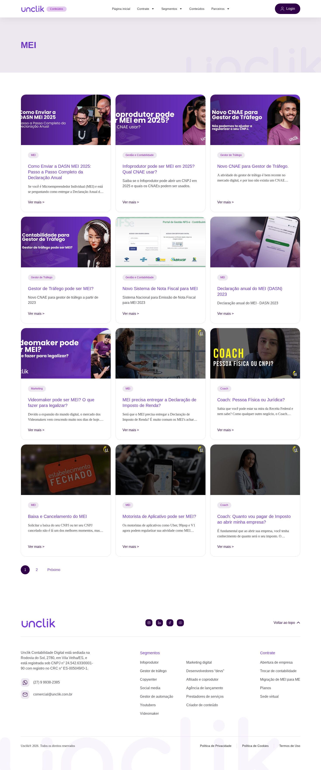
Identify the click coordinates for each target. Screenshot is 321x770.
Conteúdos (196, 8)
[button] (33, 155)
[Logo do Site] (33, 8)
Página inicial (121, 8)
